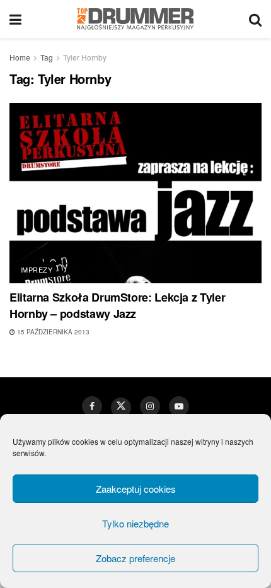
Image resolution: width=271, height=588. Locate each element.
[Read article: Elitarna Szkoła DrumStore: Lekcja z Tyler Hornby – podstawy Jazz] (135, 193)
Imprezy (36, 269)
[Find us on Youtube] (179, 406)
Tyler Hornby (85, 57)
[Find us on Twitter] (121, 407)
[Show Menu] (15, 19)
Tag (46, 57)
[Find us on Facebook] (92, 406)
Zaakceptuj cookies (136, 488)
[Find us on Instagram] (150, 406)
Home (19, 57)
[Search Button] (255, 19)
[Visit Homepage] (135, 19)
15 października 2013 (52, 331)
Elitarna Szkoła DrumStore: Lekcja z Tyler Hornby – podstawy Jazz (117, 305)
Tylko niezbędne (135, 523)
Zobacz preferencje (135, 558)
